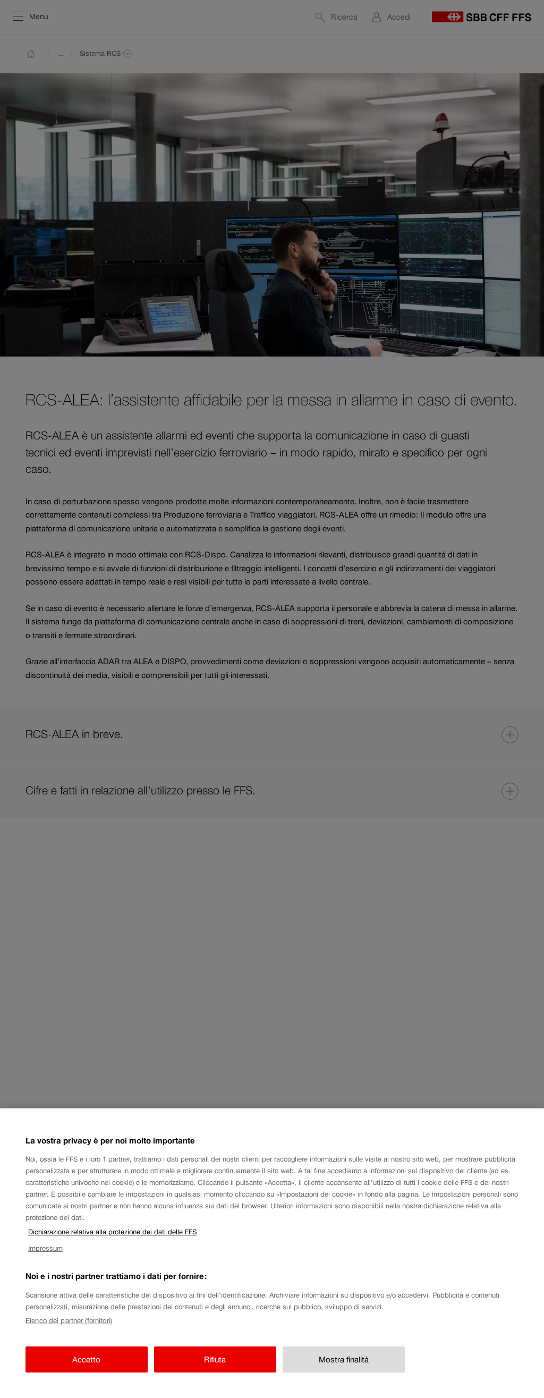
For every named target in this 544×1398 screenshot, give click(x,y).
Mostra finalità (344, 1359)
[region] (272, 1253)
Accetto (86, 1359)
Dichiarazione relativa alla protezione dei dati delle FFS (112, 1232)
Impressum (45, 1248)
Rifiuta (215, 1359)
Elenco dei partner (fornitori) (69, 1321)
